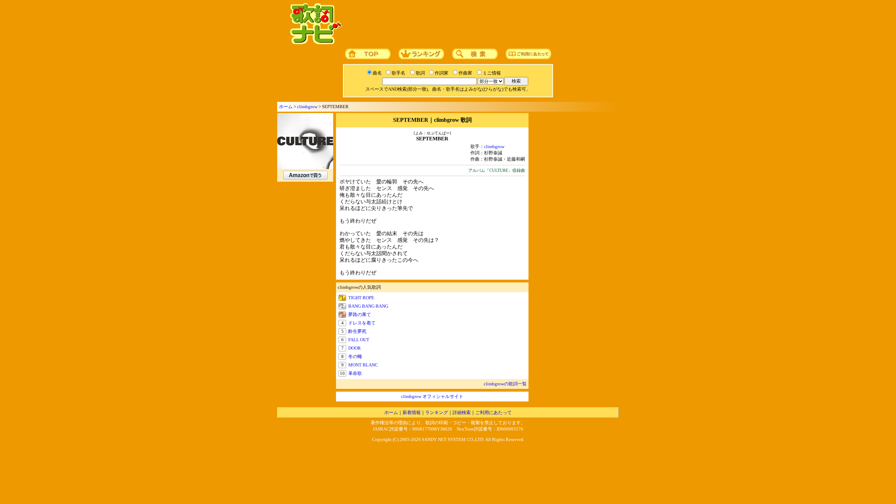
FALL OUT (358, 339)
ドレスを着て (362, 323)
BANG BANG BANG (368, 306)
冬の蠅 (355, 356)
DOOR (354, 348)
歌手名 (398, 73)
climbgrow (307, 106)
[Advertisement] (478, 24)
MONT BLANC (363, 365)
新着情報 (411, 412)
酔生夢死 (357, 331)
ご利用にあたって (493, 412)
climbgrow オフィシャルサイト (432, 396)
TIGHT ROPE (361, 297)
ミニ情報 (492, 73)
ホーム (286, 106)
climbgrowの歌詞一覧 (505, 383)
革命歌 (355, 373)
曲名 (377, 73)
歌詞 (420, 73)
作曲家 (465, 73)
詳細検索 (462, 412)
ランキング (436, 412)
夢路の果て (359, 314)
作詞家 (441, 73)
